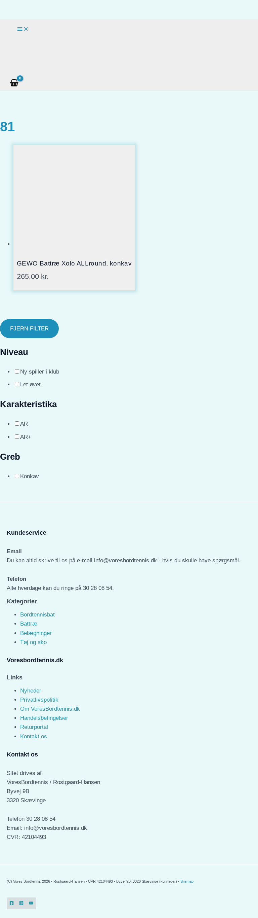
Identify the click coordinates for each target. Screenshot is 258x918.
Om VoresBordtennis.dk (50, 709)
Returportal (34, 727)
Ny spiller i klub (39, 371)
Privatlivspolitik (39, 700)
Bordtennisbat (37, 614)
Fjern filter (29, 328)
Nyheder (30, 690)
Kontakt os (33, 736)
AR (24, 424)
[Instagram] (21, 903)
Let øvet (30, 384)
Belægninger (36, 633)
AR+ (25, 437)
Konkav (29, 476)
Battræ (28, 624)
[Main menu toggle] (23, 29)
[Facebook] (11, 903)
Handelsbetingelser (44, 718)
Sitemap (187, 881)
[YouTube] (31, 903)
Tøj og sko (33, 642)
